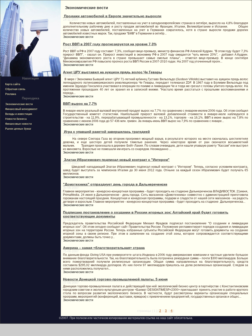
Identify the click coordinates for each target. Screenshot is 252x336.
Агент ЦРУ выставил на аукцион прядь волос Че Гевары (112, 72)
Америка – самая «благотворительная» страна (104, 248)
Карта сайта (12, 84)
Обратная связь (15, 89)
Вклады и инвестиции (18, 113)
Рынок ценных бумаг (18, 128)
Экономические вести (19, 104)
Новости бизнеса (16, 118)
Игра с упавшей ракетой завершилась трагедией (106, 132)
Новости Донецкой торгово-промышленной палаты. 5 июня (115, 279)
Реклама (10, 93)
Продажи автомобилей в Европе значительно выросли (112, 16)
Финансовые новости (18, 123)
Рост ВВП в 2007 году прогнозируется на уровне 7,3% (110, 44)
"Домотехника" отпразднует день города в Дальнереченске (115, 184)
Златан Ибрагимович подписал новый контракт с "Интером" (116, 160)
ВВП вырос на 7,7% (80, 104)
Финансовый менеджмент (21, 108)
